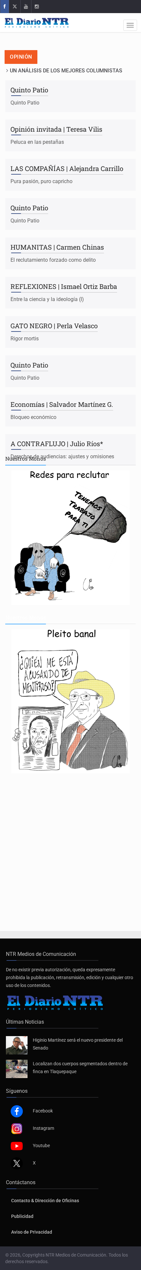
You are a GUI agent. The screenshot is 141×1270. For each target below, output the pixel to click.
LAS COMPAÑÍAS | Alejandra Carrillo (66, 168)
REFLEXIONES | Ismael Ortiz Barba (63, 286)
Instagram (43, 1128)
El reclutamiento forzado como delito (53, 260)
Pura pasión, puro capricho (41, 181)
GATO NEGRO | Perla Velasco (54, 325)
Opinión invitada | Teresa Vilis (56, 129)
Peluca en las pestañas (37, 142)
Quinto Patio (29, 89)
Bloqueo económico (33, 417)
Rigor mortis (24, 338)
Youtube (41, 1145)
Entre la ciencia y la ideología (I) (47, 299)
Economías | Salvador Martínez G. (61, 404)
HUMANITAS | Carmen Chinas (57, 247)
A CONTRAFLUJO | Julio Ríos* (56, 443)
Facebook (43, 1110)
